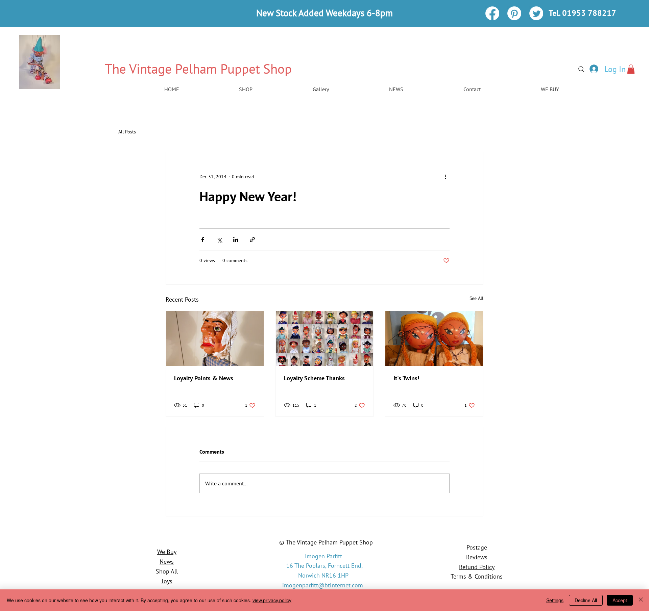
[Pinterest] (514, 13)
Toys (166, 581)
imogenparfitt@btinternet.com (322, 585)
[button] (631, 69)
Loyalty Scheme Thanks (314, 378)
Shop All (167, 571)
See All (476, 298)
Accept (619, 600)
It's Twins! (406, 378)
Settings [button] (554, 600)
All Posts (127, 132)
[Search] (581, 69)
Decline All (586, 600)
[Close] (641, 600)
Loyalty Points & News (203, 378)
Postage (476, 547)
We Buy (166, 552)
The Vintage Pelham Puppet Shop (198, 68)
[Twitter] (536, 13)
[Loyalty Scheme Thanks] (325, 338)
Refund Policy (477, 567)
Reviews (476, 557)
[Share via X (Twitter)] (219, 239)
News (167, 561)
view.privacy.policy (272, 600)
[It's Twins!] (434, 338)
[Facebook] (492, 13)
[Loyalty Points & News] (215, 338)
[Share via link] (252, 239)
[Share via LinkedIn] (236, 239)
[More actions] (445, 177)
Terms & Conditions (477, 576)
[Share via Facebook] (202, 239)
